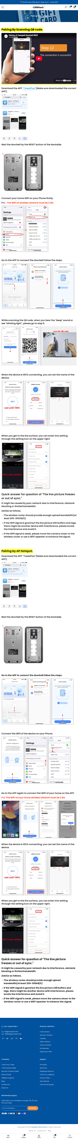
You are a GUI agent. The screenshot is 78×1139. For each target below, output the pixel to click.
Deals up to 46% (46, 1052)
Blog (3, 1081)
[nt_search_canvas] (66, 7)
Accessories (44, 1048)
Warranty (43, 1068)
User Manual (44, 1081)
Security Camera (46, 1035)
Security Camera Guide (10, 1071)
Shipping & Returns (47, 1071)
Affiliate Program (7, 1078)
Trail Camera (45, 1032)
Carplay (43, 1038)
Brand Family (6, 1074)
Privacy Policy (45, 1078)
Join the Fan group (47, 1084)
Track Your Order (7, 1065)
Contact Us (5, 1084)
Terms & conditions (47, 1074)
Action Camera (45, 1045)
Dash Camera (45, 1042)
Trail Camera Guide (8, 1068)
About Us (4, 1088)
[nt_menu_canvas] (13, 7)
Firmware (43, 1065)
